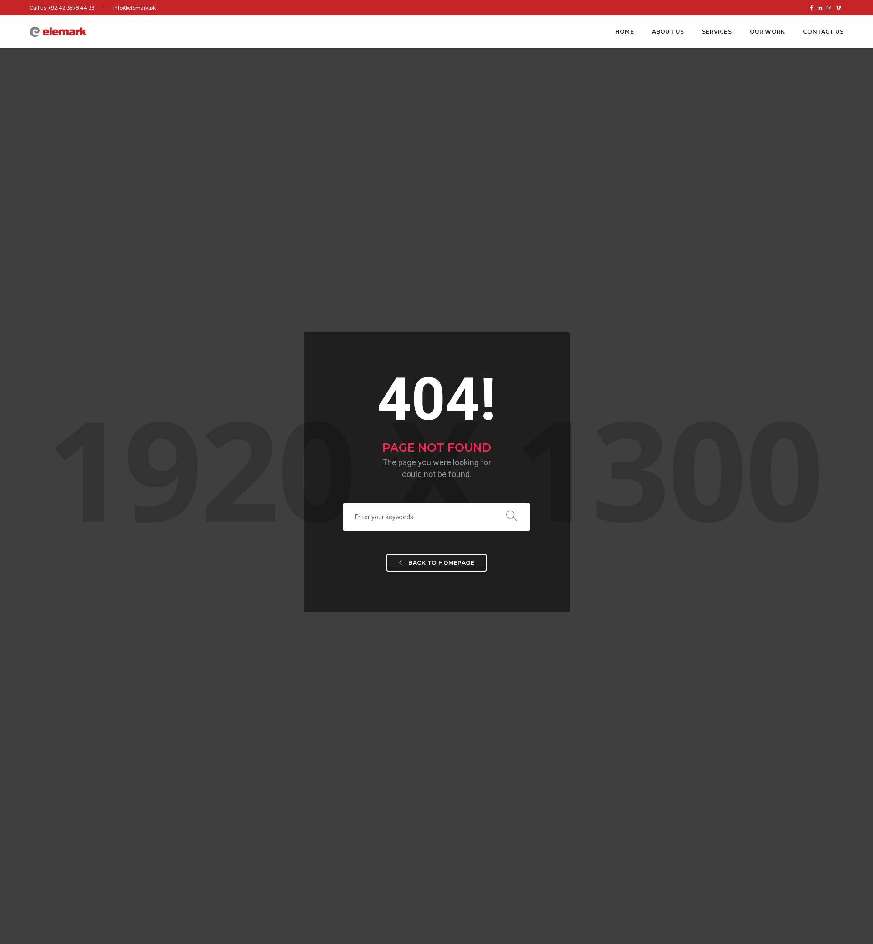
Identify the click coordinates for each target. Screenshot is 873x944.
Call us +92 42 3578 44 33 (62, 8)
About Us (668, 31)
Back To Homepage (441, 562)
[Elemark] (58, 31)
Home (624, 31)
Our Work (767, 31)
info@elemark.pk (134, 8)
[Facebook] (811, 8)
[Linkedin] (819, 8)
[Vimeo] (838, 8)
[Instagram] (828, 8)
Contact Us (823, 31)
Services (716, 31)
